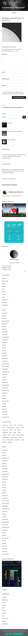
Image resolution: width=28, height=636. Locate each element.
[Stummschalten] (22, 215)
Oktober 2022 (5, 387)
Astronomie (4, 278)
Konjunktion (5, 430)
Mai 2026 (4, 316)
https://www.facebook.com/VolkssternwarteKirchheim (12, 195)
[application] (14, 210)
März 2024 (4, 355)
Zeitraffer (4, 442)
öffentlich (10, 442)
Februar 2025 (5, 331)
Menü (14, 12)
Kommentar (5, 54)
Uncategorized (5, 305)
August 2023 (4, 374)
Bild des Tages (5, 281)
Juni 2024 (4, 347)
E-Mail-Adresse (6, 79)
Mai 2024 (4, 350)
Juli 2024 (4, 345)
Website (4, 85)
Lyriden (10, 430)
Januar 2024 (4, 361)
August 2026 (4, 313)
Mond (10, 432)
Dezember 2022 (5, 385)
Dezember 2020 (5, 417)
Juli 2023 (4, 377)
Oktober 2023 (5, 369)
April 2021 (4, 406)
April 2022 (4, 398)
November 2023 (5, 366)
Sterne (4, 439)
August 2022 (4, 393)
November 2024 (5, 337)
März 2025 (4, 329)
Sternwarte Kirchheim (13, 8)
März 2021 (4, 409)
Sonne (3, 297)
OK (6, 634)
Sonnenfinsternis (20, 435)
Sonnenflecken (6, 437)
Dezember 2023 (5, 363)
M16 (15, 430)
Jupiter (22, 427)
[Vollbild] (24, 215)
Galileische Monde (10, 427)
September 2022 (5, 390)
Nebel (3, 289)
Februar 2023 (5, 382)
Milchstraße (5, 432)
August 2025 (4, 323)
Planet (19, 432)
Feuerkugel (20, 425)
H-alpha (17, 427)
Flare (4, 427)
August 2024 (4, 342)
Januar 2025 (4, 334)
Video (23, 439)
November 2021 (5, 401)
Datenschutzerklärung (18, 634)
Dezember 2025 (5, 321)
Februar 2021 (5, 411)
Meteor (19, 430)
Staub (20, 437)
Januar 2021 (4, 414)
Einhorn (11, 425)
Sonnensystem (5, 299)
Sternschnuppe (10, 439)
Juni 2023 (4, 379)
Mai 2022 (4, 395)
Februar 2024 (5, 358)
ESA (15, 425)
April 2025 (4, 326)
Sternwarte (4, 302)
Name (3, 72)
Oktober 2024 (5, 339)
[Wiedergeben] (3, 215)
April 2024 (4, 353)
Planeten (4, 291)
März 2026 (4, 318)
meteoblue (4, 589)
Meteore (3, 286)
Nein (10, 634)
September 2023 (5, 371)
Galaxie (3, 283)
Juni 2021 (4, 403)
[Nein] (26, 632)
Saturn (9, 435)
